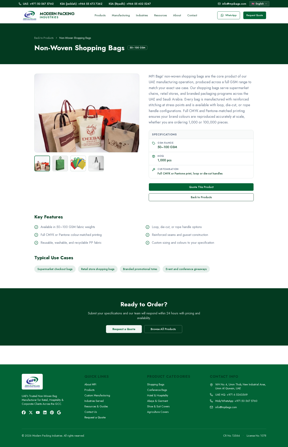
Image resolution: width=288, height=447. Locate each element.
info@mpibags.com (234, 4)
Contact (192, 15)
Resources (160, 15)
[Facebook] (24, 412)
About (177, 15)
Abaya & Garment (157, 401)
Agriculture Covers (157, 412)
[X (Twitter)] (31, 412)
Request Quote (254, 15)
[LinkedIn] (45, 412)
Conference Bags (157, 390)
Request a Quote (123, 329)
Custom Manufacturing (97, 395)
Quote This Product (201, 187)
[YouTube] (38, 412)
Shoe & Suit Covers (158, 406)
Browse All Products (163, 329)
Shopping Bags (155, 384)
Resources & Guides (96, 406)
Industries (142, 15)
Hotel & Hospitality (157, 395)
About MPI (90, 384)
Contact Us (90, 412)
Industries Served (94, 401)
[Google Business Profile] (59, 412)
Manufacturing (121, 15)
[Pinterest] (52, 412)
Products (100, 15)
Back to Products (43, 38)
